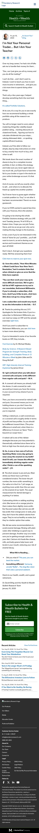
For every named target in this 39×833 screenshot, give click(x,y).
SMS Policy (17, 767)
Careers (4, 752)
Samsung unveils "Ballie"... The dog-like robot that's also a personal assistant (20, 567)
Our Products (6, 706)
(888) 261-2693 (7, 740)
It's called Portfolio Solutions (13, 105)
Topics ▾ (27, 11)
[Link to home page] (12, 4)
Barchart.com (16, 806)
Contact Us (5, 755)
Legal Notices (18, 764)
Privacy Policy (6, 761)
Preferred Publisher (8, 723)
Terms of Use (6, 775)
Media (4, 715)
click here (31, 328)
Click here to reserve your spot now (16, 258)
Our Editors (5, 711)
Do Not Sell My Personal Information (25, 770)
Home (11, 11)
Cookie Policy (6, 767)
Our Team (5, 749)
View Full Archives (30, 645)
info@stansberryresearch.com (11, 737)
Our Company (6, 746)
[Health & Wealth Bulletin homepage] (19, 18)
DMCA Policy (18, 761)
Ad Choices (5, 764)
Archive (19, 11)
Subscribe (19, 629)
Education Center (7, 719)
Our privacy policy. (25, 636)
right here (14, 320)
